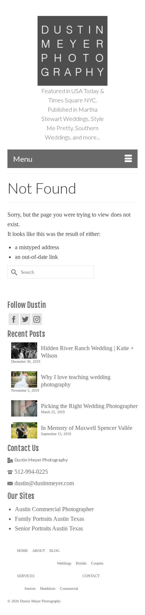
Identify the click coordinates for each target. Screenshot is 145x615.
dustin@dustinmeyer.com (44, 483)
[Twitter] (25, 319)
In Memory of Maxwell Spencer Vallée (86, 428)
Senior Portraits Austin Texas (49, 528)
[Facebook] (14, 319)
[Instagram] (37, 319)
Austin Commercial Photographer (54, 509)
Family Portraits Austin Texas (49, 519)
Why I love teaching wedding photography (75, 381)
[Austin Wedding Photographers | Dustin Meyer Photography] (72, 51)
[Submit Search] (13, 272)
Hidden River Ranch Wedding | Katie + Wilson (87, 352)
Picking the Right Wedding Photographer (89, 406)
